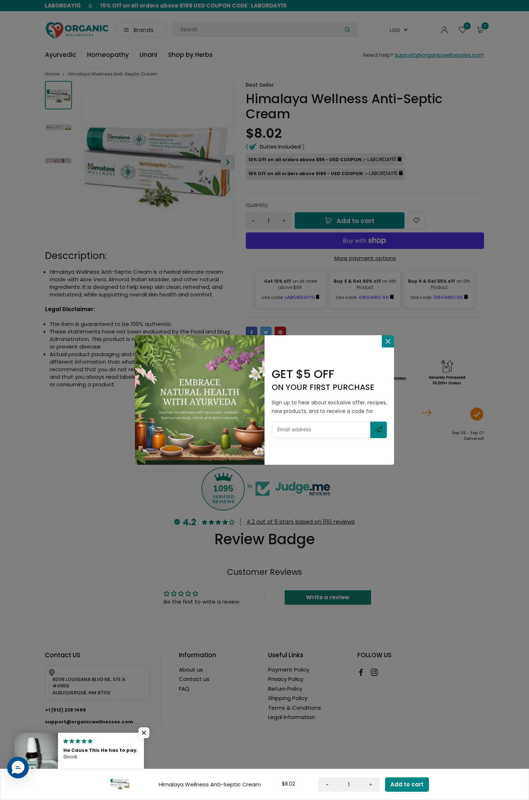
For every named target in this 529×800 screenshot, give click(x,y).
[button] (18, 767)
